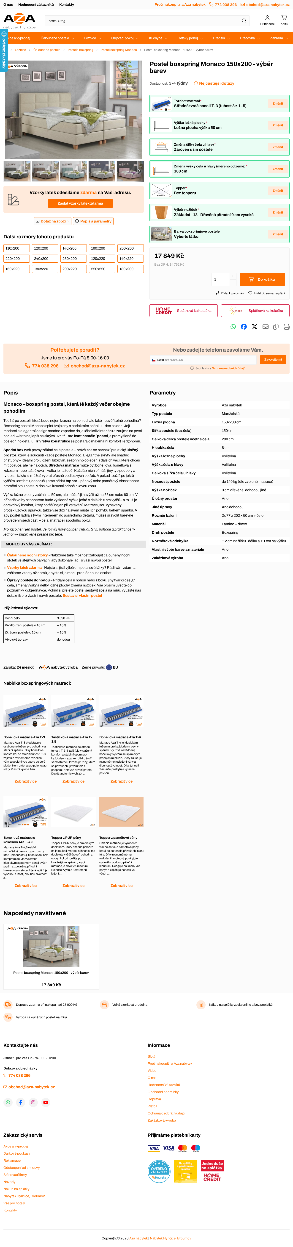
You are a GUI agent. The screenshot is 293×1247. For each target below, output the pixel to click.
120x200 (41, 248)
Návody (9, 1182)
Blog (151, 1056)
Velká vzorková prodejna (129, 1004)
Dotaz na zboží (53, 221)
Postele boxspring (80, 50)
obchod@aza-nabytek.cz (268, 5)
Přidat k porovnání (232, 293)
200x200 (126, 248)
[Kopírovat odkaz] (276, 327)
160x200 (98, 248)
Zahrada (276, 38)
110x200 (12, 248)
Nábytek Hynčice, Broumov (24, 1196)
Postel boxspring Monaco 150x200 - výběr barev (51, 973)
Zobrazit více (26, 781)
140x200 (69, 248)
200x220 (69, 269)
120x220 (98, 259)
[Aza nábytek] (19, 20)
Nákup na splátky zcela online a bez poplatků (241, 1004)
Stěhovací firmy (15, 1175)
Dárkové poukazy (16, 1153)
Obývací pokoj (122, 38)
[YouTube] (45, 1102)
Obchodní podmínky (163, 1092)
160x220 (12, 269)
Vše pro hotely (14, 1203)
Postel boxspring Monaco (119, 50)
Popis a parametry (95, 221)
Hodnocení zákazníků (36, 4)
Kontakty (66, 4)
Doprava (154, 1099)
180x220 (41, 269)
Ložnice (90, 38)
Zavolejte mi (273, 359)
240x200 (41, 259)
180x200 (126, 269)
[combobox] (147, 20)
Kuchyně (155, 38)
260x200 (69, 259)
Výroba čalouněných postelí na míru (41, 1017)
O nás (8, 4)
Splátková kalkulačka (194, 311)
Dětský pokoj (188, 38)
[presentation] (139, 171)
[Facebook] (20, 1102)
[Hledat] (244, 20)
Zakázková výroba (162, 1120)
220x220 (98, 269)
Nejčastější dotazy (216, 83)
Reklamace (12, 1160)
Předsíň (219, 38)
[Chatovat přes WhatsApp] (233, 327)
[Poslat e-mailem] (266, 327)
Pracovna (247, 38)
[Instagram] (33, 1102)
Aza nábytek (138, 1238)
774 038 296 (226, 5)
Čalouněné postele (55, 38)
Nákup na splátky (16, 1189)
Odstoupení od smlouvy (21, 1167)
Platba (152, 1106)
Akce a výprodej (17, 38)
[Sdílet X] (255, 327)
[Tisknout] (287, 327)
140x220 (126, 259)
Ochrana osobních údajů (166, 1113)
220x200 (12, 259)
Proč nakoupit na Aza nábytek (180, 4)
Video (152, 1070)
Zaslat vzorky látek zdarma (80, 203)
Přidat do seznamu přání (269, 293)
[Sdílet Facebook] (244, 327)
